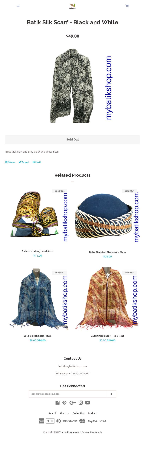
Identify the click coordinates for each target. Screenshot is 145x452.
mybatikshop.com (71, 432)
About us (64, 413)
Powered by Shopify (92, 432)
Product (92, 413)
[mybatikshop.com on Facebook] (57, 403)
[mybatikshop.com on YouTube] (87, 403)
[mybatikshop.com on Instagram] (81, 403)
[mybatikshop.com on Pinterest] (64, 403)
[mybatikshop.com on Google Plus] (72, 403)
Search (52, 413)
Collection (78, 413)
